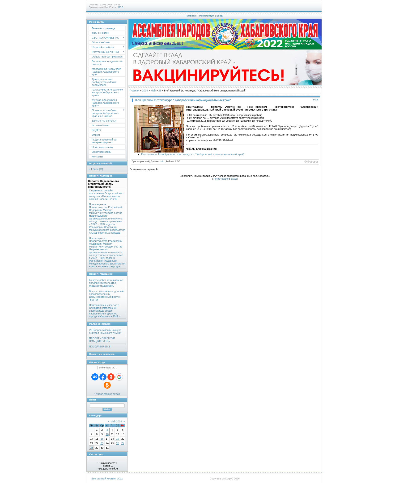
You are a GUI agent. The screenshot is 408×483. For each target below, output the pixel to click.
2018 (145, 90)
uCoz (120, 478)
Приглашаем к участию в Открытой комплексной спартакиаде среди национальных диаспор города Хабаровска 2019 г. (104, 311)
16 (102, 438)
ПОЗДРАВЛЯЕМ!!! (99, 346)
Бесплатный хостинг (103, 478)
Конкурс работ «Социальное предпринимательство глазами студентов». (106, 283)
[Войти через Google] (119, 377)
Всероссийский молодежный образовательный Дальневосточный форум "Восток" (106, 295)
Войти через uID (107, 368)
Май (153, 90)
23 (102, 443)
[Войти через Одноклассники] (107, 385)
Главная (191, 15)
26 (117, 443)
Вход (219, 15)
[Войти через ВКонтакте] (94, 376)
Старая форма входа (107, 393)
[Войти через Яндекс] (111, 376)
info (162, 161)
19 (117, 438)
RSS (120, 7)
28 (91, 447)
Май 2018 (116, 421)
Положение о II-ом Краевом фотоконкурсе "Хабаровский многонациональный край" (192, 154)
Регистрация (206, 15)
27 (122, 443)
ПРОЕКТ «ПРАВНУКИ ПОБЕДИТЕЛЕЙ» (102, 340)
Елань (94, 169)
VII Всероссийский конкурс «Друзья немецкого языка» (105, 331)
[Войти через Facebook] (102, 376)
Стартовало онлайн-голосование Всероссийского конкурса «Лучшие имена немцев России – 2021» (106, 194)
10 (107, 434)
